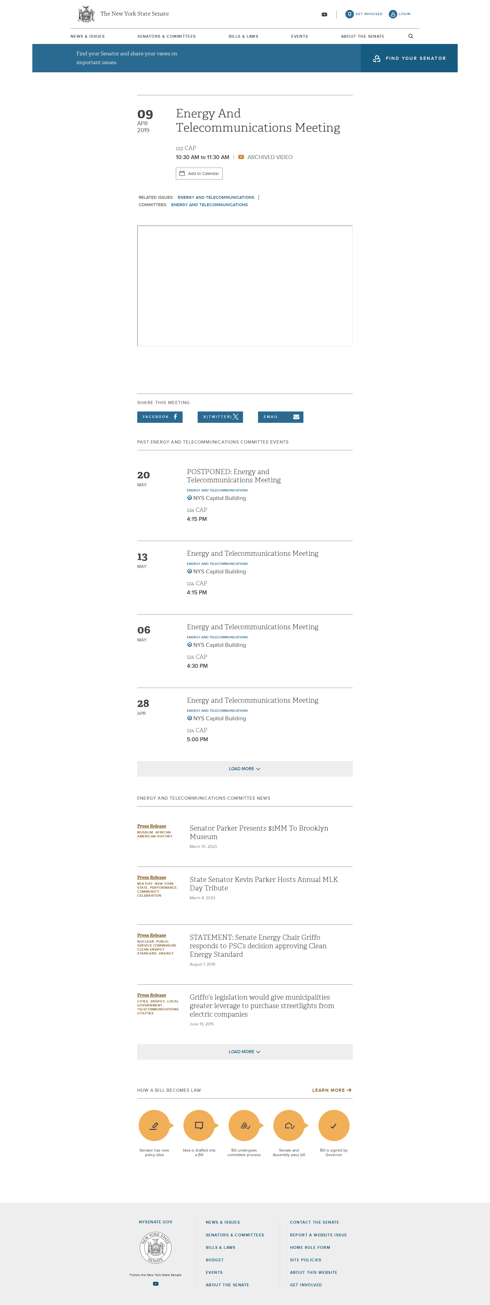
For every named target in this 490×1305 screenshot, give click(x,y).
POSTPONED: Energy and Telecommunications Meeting (234, 476)
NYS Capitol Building (219, 498)
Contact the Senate (314, 1222)
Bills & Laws (244, 37)
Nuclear (145, 941)
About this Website (314, 1273)
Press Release (151, 826)
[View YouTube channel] (324, 14)
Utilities (145, 1013)
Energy (166, 953)
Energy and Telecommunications (216, 197)
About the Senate (227, 1285)
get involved (369, 14)
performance (163, 888)
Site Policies (306, 1260)
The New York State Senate (134, 14)
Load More (241, 768)
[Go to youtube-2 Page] (155, 1284)
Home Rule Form (310, 1248)
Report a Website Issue (318, 1235)
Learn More (328, 1090)
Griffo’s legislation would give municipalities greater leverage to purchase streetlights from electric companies (262, 1006)
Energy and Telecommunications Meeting (252, 553)
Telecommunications (158, 1009)
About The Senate (363, 37)
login (405, 14)
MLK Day (145, 884)
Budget (215, 1260)
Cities (142, 1001)
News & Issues (88, 37)
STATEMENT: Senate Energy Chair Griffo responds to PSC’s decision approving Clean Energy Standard (258, 946)
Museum (145, 832)
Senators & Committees (167, 37)
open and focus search (411, 37)
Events (299, 37)
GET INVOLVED (306, 1285)
